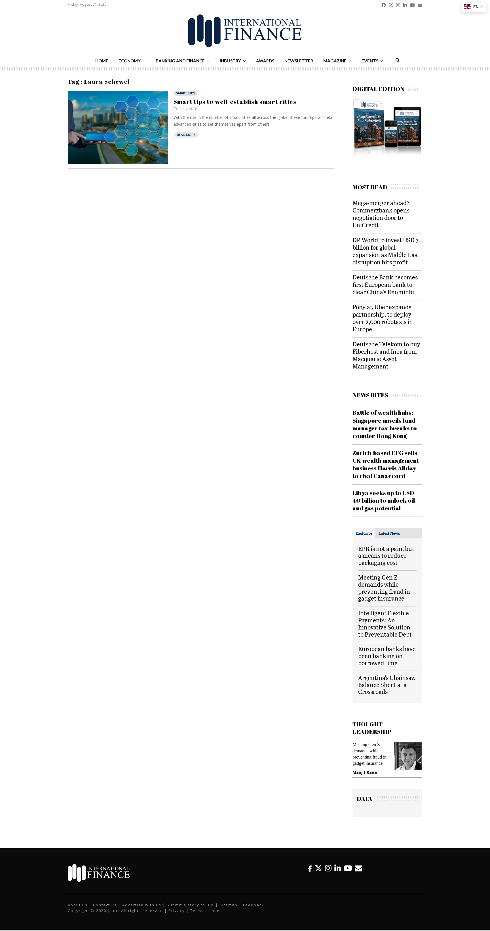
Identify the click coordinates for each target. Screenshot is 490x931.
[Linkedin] (337, 868)
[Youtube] (348, 868)
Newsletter (298, 60)
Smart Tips (185, 93)
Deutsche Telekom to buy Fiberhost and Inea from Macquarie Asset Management (386, 355)
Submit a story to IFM (190, 904)
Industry (230, 60)
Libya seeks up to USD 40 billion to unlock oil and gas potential (383, 500)
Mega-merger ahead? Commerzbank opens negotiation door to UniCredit (381, 214)
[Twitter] (318, 868)
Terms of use (205, 910)
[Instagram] (328, 868)
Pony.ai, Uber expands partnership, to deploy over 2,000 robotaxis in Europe (382, 318)
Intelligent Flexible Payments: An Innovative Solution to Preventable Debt (385, 623)
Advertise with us (141, 904)
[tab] (363, 533)
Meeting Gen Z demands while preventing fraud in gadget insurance (384, 587)
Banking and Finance (180, 60)
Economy (130, 60)
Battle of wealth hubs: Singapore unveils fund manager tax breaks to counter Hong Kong (384, 424)
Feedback (253, 904)
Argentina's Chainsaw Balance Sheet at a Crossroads (387, 684)
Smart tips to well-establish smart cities (235, 102)
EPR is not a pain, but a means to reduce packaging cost (386, 555)
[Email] (358, 868)
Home (101, 60)
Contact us (105, 904)
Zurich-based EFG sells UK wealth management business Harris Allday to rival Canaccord (385, 464)
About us (78, 904)
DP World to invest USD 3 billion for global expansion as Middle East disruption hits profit (385, 251)
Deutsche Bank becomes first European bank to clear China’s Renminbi (385, 284)
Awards (265, 60)
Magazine (335, 60)
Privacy (176, 910)
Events (370, 60)
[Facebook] (310, 868)
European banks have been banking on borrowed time (387, 655)
